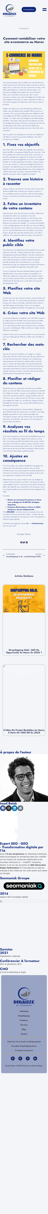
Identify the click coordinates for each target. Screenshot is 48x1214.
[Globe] (20, 808)
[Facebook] (3, 808)
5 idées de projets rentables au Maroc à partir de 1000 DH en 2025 (24, 731)
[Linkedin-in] (35, 1058)
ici (28, 523)
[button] (44, 9)
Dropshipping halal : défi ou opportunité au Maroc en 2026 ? (24, 651)
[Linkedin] (14, 808)
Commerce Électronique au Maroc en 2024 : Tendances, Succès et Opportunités (24, 508)
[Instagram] (9, 808)
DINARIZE (10, 512)
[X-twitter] (28, 1058)
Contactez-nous (37, 523)
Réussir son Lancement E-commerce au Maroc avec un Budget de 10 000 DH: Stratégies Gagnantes (25, 502)
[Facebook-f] (13, 1058)
